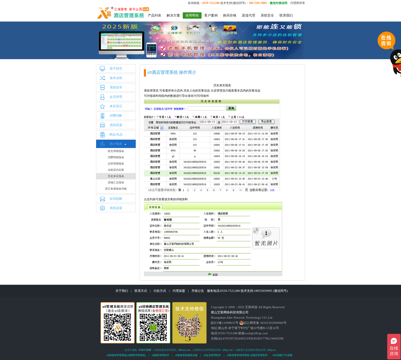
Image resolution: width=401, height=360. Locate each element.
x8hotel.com (184, 350)
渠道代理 (248, 15)
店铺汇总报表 (116, 182)
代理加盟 (179, 290)
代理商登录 (297, 3)
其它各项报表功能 (116, 188)
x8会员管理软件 (212, 355)
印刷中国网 (145, 350)
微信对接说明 (278, 3)
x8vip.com (227, 350)
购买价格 (229, 15)
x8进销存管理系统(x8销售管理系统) (126, 355)
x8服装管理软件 (160, 355)
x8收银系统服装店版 (186, 355)
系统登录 (116, 87)
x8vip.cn (271, 350)
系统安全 (267, 15)
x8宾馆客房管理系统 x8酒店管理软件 (247, 355)
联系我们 (286, 15)
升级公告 (198, 290)
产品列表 (154, 15)
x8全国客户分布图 (282, 355)
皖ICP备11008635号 (225, 322)
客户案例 (211, 15)
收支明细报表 (116, 151)
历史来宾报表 (116, 176)
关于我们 (121, 290)
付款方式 (160, 290)
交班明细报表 (116, 163)
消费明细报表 (116, 157)
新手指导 (116, 68)
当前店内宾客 (116, 169)
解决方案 (173, 15)
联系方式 (141, 290)
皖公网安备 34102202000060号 (265, 322)
